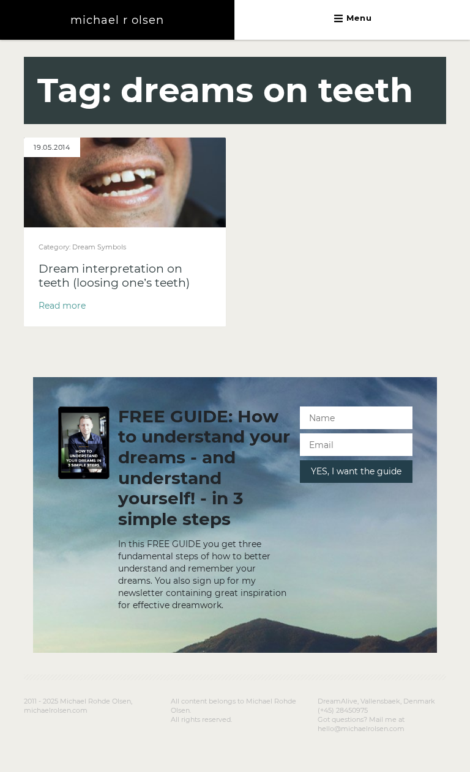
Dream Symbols (99, 247)
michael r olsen (117, 19)
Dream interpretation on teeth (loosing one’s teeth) (114, 276)
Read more (62, 305)
